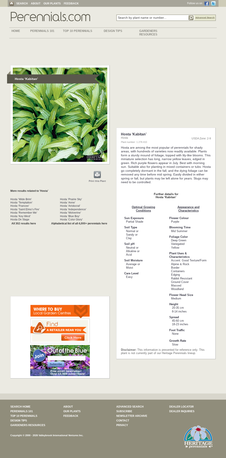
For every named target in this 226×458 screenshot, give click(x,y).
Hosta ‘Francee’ (19, 205)
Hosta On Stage (19, 219)
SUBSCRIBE (124, 411)
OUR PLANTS (52, 3)
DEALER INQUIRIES (181, 411)
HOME (15, 31)
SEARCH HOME (20, 406)
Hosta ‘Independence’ (73, 209)
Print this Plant (97, 181)
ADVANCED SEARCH (130, 406)
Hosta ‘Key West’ (20, 216)
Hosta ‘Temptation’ (21, 202)
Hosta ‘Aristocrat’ (70, 205)
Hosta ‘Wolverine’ (70, 212)
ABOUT (35, 3)
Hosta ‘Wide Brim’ (21, 199)
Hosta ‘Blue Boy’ (70, 216)
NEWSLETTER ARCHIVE (131, 415)
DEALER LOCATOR (181, 406)
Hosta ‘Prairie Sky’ (71, 199)
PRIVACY (122, 425)
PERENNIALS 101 (42, 31)
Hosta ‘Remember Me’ (23, 212)
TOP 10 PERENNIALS (77, 31)
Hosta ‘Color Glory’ (71, 219)
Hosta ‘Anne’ (67, 202)
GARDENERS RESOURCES (148, 32)
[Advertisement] (113, 53)
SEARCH (22, 3)
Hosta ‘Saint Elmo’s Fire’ (25, 209)
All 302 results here (23, 223)
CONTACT (122, 420)
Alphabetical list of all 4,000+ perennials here (79, 223)
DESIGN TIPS (113, 31)
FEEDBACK (71, 3)
